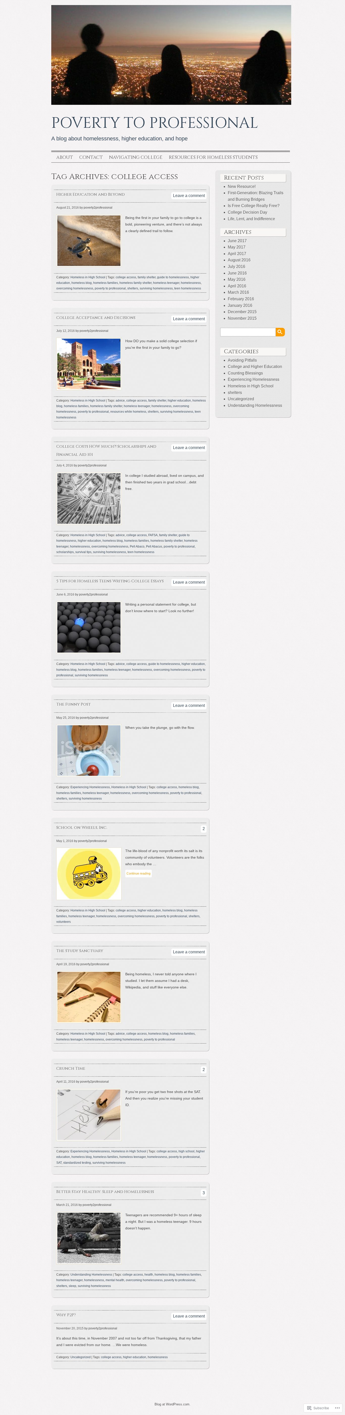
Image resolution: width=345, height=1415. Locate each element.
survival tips (83, 552)
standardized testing (77, 1162)
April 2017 (237, 254)
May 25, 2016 (65, 717)
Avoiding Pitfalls (242, 360)
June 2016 (237, 273)
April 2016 (237, 286)
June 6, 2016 (65, 594)
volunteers (63, 922)
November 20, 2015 (70, 1328)
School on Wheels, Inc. (81, 827)
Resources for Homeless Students (213, 158)
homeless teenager (166, 283)
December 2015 (242, 312)
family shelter (147, 277)
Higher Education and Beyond (90, 194)
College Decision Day (247, 212)
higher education (179, 400)
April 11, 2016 (65, 1081)
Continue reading (139, 873)
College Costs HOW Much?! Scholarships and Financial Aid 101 (106, 450)
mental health (115, 1280)
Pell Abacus (154, 546)
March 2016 (238, 292)
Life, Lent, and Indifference (251, 219)
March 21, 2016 (67, 1205)
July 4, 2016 (64, 465)
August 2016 (239, 260)
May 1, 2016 (64, 841)
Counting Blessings (245, 373)
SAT (59, 1162)
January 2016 (240, 305)
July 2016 (236, 266)
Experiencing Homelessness (90, 787)
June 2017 (237, 241)
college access (126, 277)
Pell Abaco (137, 546)
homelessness (191, 283)
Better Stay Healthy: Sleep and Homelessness (105, 1192)
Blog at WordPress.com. (172, 1404)
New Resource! (242, 186)
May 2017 (236, 247)
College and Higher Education (255, 366)
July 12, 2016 (65, 331)
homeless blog (81, 283)
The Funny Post (73, 704)
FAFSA (153, 535)
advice (120, 400)
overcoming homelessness (74, 288)
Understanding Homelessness (91, 1274)
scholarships (65, 552)
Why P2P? (66, 1315)
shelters (132, 288)
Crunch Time (70, 1068)
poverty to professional (110, 288)
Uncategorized (80, 1357)
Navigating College (135, 158)
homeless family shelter (135, 283)
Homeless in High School (87, 277)
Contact (91, 158)
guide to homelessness (173, 277)
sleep (72, 1286)
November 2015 (242, 318)
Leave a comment (189, 195)
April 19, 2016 (66, 964)
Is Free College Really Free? (254, 206)
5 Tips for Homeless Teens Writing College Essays (110, 581)
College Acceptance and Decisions (95, 317)
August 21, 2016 (67, 207)
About (64, 158)
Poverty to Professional (154, 123)
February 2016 (241, 299)
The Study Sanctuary (79, 951)
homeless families (105, 283)
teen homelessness (187, 288)
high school (186, 1151)
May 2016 (236, 279)
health (148, 1274)
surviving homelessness (156, 288)
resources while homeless (128, 411)
